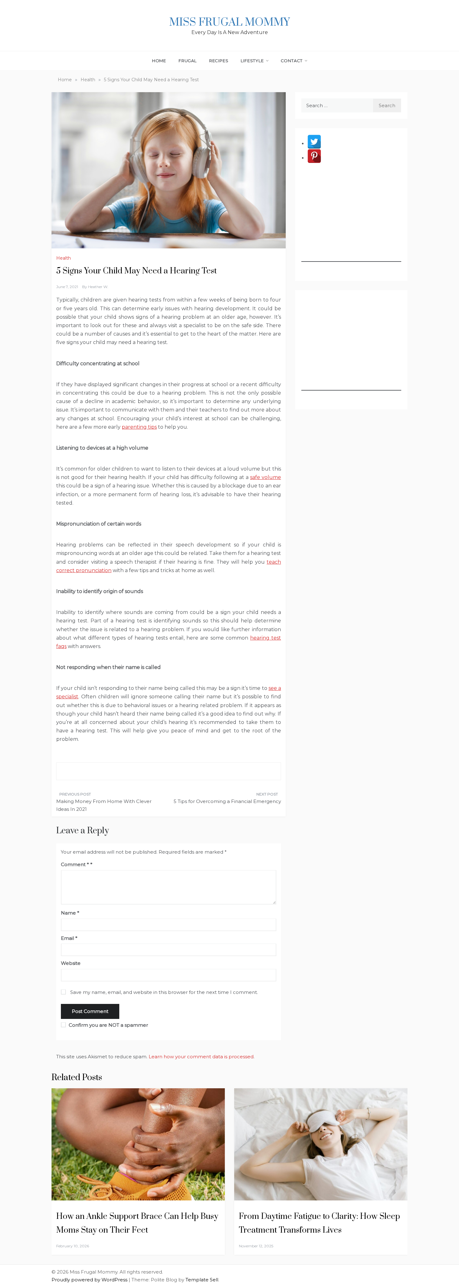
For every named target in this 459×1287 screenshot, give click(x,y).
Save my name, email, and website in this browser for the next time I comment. (164, 992)
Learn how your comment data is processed (201, 1057)
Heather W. (98, 286)
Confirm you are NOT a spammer (107, 1025)
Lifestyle (252, 60)
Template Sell (201, 1280)
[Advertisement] (351, 223)
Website (71, 963)
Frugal (188, 60)
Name (70, 913)
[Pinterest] (314, 158)
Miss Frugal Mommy (229, 22)
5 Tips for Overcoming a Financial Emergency (227, 801)
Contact (292, 60)
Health (63, 258)
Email (69, 938)
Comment (75, 864)
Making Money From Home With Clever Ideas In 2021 (103, 805)
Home (159, 60)
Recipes (219, 60)
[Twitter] (314, 144)
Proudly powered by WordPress (90, 1280)
